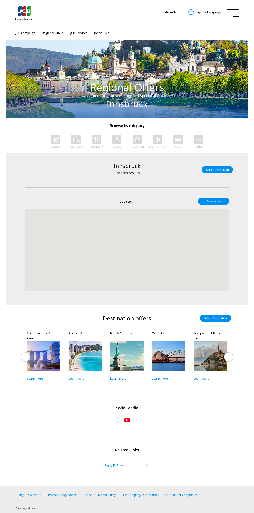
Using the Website (28, 495)
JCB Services (78, 33)
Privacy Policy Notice (62, 495)
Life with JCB (172, 12)
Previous (25, 357)
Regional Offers (53, 33)
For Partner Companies (181, 495)
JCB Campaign (25, 33)
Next (229, 357)
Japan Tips (101, 33)
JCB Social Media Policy (99, 495)
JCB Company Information (140, 495)
